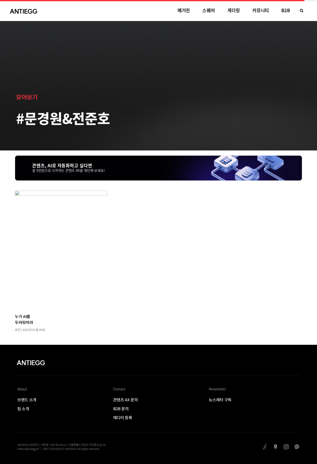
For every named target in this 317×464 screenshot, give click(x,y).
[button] (302, 11)
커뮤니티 (260, 10)
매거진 (184, 10)
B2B (285, 10)
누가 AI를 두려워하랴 (24, 319)
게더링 (233, 10)
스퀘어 (208, 10)
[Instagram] (286, 447)
